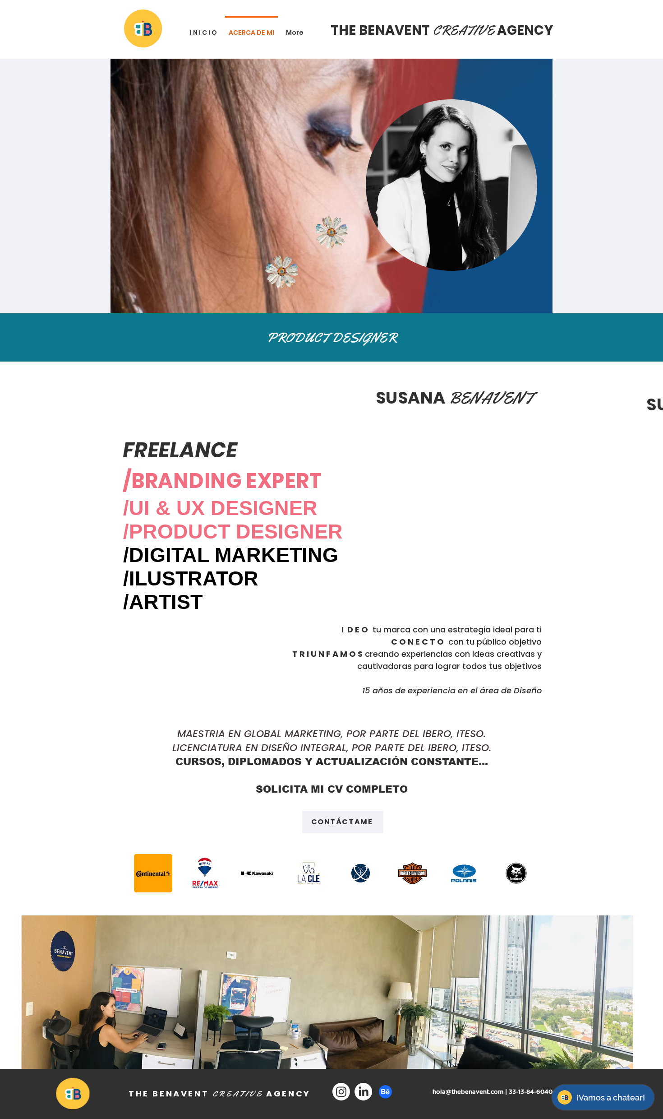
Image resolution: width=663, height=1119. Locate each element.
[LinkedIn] (363, 1091)
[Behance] (385, 1091)
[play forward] (517, 873)
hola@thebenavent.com (468, 1091)
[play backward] (145, 873)
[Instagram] (341, 1091)
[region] (258, 295)
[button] (205, 873)
